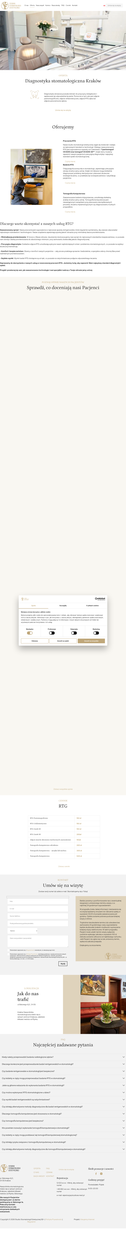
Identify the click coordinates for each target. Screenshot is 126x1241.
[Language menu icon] (104, 5)
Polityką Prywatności (32, 954)
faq (48, 1168)
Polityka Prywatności (53, 1219)
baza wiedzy (39, 1176)
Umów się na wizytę (114, 5)
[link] (96, 1174)
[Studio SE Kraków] (11, 5)
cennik (49, 1172)
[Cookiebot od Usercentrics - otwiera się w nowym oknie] (96, 599)
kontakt (50, 1176)
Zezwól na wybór (63, 641)
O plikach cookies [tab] (92, 605)
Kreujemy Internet (87, 1219)
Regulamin (31, 1222)
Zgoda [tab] (33, 605)
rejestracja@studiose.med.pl (74, 1195)
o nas (36, 1172)
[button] (63, 1057)
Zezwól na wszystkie (91, 641)
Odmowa (35, 641)
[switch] (52, 633)
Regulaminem (30, 950)
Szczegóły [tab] (63, 605)
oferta (37, 1168)
